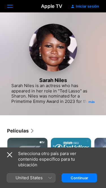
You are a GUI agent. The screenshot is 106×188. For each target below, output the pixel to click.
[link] (20, 131)
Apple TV (51, 6)
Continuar (79, 178)
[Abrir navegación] (13, 6)
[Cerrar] (9, 154)
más (91, 102)
